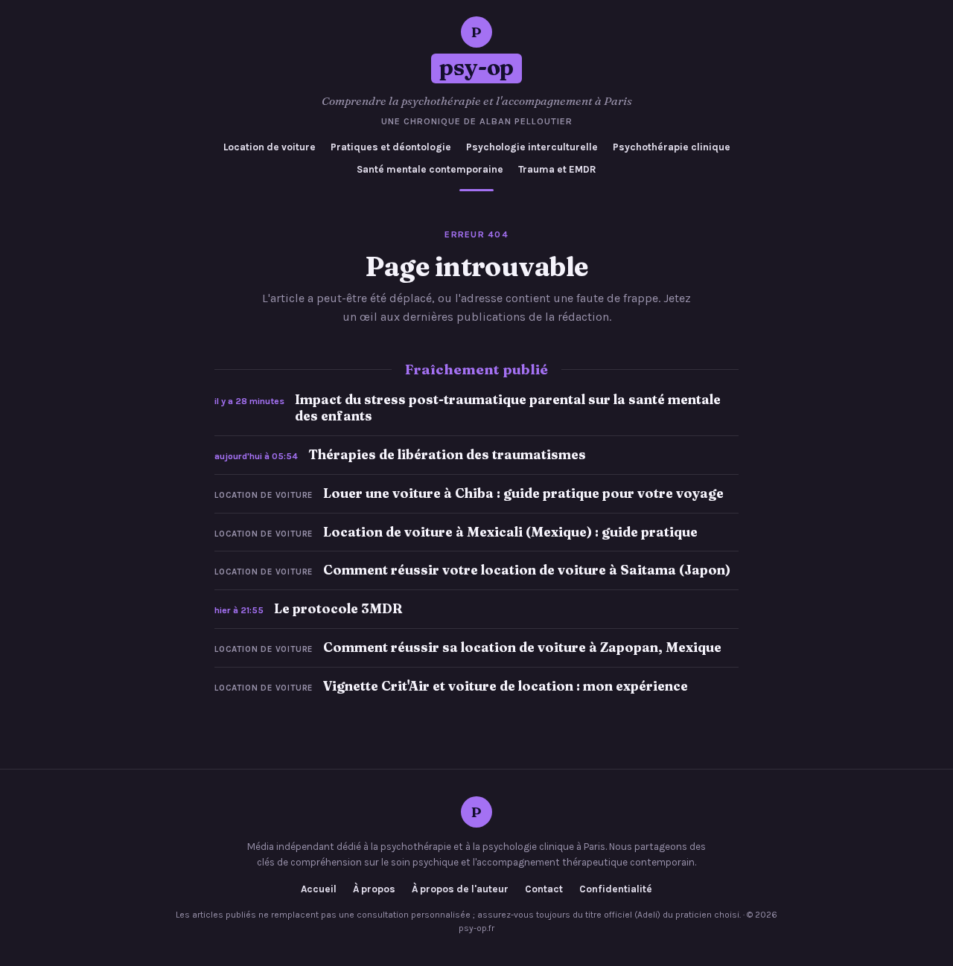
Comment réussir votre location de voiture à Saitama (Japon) (526, 570)
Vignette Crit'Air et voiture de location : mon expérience (505, 686)
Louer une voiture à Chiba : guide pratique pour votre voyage (523, 493)
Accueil (319, 889)
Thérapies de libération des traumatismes (447, 454)
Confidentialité (615, 889)
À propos (374, 889)
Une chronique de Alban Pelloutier (477, 121)
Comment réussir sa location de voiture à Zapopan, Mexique (522, 647)
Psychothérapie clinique (671, 147)
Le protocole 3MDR (338, 608)
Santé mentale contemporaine (430, 169)
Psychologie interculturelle (532, 147)
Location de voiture (269, 147)
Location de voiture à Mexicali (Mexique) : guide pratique (510, 532)
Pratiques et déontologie (391, 147)
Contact (544, 889)
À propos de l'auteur (460, 889)
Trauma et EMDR (557, 169)
